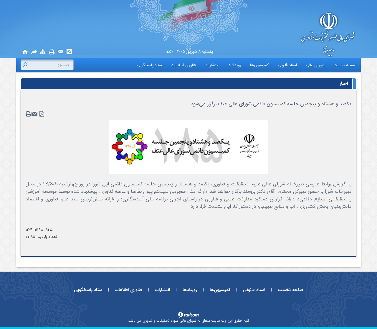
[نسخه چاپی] (51, 52)
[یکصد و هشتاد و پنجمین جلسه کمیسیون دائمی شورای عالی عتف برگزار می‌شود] (188, 147)
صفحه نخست (290, 289)
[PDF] (41, 114)
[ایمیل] (60, 52)
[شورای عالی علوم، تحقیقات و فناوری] (303, 35)
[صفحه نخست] (25, 52)
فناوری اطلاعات (128, 289)
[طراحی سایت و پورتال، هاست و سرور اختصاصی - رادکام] (188, 314)
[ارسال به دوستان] (34, 52)
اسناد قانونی (254, 289)
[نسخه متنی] (29, 114)
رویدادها (190, 289)
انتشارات (162, 289)
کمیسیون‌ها (220, 289)
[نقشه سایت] (42, 52)
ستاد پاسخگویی (88, 289)
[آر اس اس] (69, 52)
